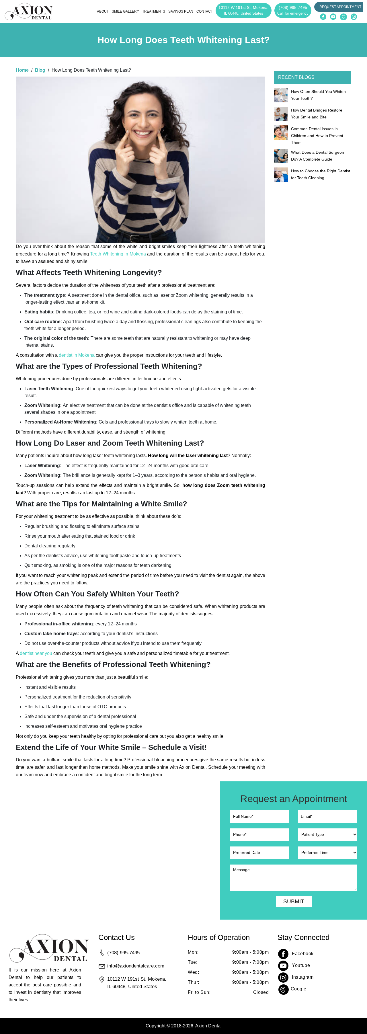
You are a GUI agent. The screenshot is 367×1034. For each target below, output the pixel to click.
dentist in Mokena (77, 355)
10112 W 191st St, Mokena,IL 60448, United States (136, 982)
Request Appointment (340, 7)
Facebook (303, 953)
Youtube (301, 965)
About (103, 11)
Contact (204, 11)
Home (22, 70)
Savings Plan (180, 11)
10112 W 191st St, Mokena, (243, 10)
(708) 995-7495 (293, 10)
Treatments (153, 11)
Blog (40, 70)
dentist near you (36, 653)
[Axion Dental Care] (28, 11)
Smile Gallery (125, 11)
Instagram (302, 977)
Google (299, 988)
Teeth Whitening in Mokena (118, 253)
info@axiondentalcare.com (135, 966)
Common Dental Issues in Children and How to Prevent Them (317, 135)
